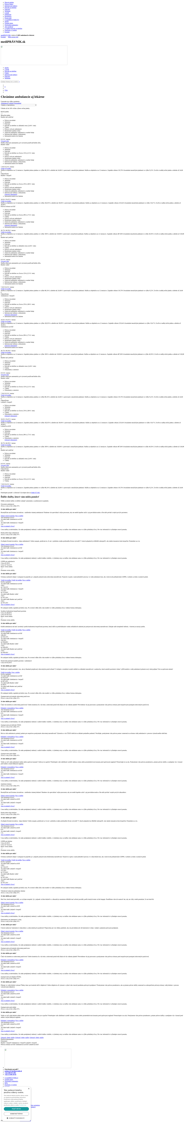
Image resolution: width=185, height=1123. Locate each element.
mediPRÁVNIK (6, 35)
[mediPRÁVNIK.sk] (34, 64)
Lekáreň (11, 103)
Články (7, 73)
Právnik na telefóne (10, 7)
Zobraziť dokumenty (11, 194)
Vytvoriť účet (5, 141)
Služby (7, 21)
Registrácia (8, 16)
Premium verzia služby (8, 570)
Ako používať (9, 27)
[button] (16, 1118)
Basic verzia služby (7, 566)
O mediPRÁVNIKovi (11, 1078)
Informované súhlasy (11, 6)
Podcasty (7, 9)
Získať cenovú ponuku (8, 516)
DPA (6, 1083)
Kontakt (7, 32)
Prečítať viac (22, 1105)
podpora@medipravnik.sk (13, 1071)
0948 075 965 (35, 492)
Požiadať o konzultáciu (8, 708)
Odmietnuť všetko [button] (16, 1114)
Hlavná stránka (9, 2)
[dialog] (16, 1104)
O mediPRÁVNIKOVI (12, 20)
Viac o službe (19, 516)
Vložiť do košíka (6, 168)
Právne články (9, 4)
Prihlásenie (8, 14)
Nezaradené (17, 103)
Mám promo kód (13, 37)
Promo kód (8, 18)
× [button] (28, 1088)
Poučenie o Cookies (11, 30)
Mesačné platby (5, 115)
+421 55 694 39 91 (10, 1074)
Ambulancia (4, 103)
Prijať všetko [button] (16, 1109)
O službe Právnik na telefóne (13, 28)
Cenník (7, 13)
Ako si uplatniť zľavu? (8, 526)
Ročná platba (5, 111)
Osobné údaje (9, 23)
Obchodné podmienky (11, 25)
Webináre (7, 11)
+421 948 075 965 (10, 1073)
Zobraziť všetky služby (8, 1037)
